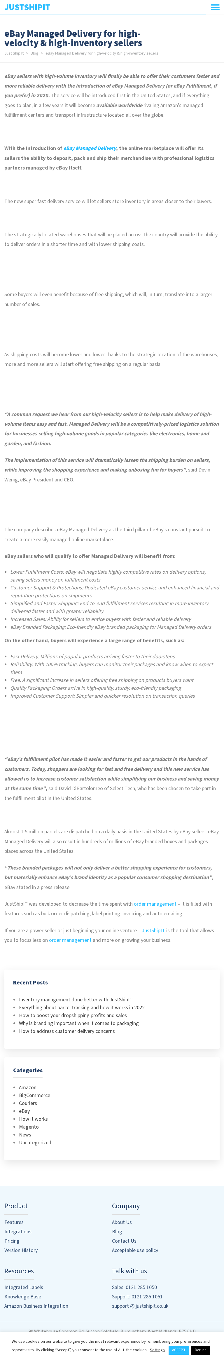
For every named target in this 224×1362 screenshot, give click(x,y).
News (25, 1135)
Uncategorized (35, 1142)
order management (155, 904)
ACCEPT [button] (179, 1350)
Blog (34, 53)
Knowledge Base (22, 1296)
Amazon (27, 1087)
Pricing (12, 1241)
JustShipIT (153, 930)
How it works (33, 1119)
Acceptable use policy (135, 1250)
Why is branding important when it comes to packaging (79, 1023)
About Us (122, 1222)
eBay (24, 1111)
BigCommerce (34, 1095)
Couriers (28, 1103)
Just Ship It (14, 53)
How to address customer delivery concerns (67, 1031)
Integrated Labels (23, 1287)
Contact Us (124, 1241)
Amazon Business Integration (36, 1306)
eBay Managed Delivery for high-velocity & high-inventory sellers (102, 53)
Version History (21, 1250)
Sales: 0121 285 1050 (134, 1287)
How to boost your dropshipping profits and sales (73, 1015)
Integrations (18, 1231)
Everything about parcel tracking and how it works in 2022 (82, 1007)
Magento (29, 1127)
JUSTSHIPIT (27, 7)
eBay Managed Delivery (89, 148)
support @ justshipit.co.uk (140, 1306)
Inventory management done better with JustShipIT (76, 999)
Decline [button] (200, 1350)
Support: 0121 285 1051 (137, 1296)
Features (14, 1222)
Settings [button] (157, 1350)
